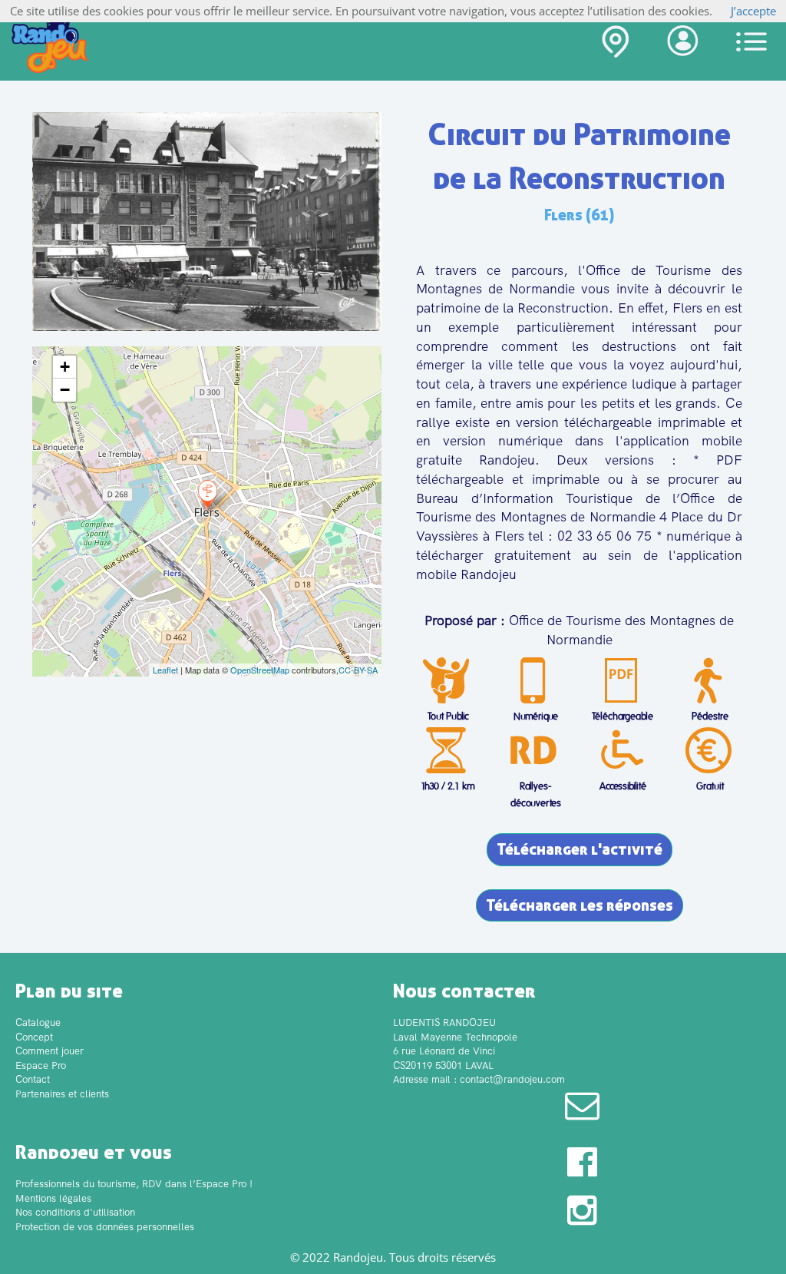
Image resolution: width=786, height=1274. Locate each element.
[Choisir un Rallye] (615, 45)
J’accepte (753, 10)
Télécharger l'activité (579, 849)
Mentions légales (53, 1198)
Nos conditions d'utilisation (75, 1212)
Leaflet (165, 669)
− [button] (65, 389)
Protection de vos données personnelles (104, 1226)
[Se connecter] (682, 44)
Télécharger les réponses (579, 905)
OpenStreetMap (259, 669)
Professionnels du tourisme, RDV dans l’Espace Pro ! (134, 1183)
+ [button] (65, 366)
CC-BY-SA (358, 669)
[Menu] (751, 41)
